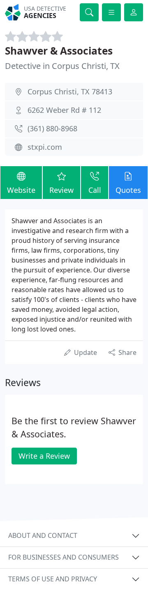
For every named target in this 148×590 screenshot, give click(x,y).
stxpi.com (45, 147)
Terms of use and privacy (52, 578)
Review (61, 190)
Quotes (128, 190)
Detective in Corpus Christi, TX (62, 65)
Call (94, 190)
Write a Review (44, 456)
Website (21, 190)
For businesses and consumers (63, 557)
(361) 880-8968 (52, 128)
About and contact (42, 535)
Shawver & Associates (59, 50)
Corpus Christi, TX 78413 (70, 91)
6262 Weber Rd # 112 (64, 110)
